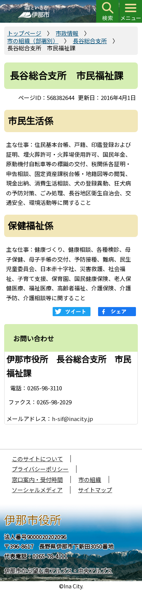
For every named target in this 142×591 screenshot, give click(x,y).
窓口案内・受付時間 (37, 479)
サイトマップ (95, 490)
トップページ (24, 33)
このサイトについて (37, 459)
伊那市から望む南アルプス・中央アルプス (58, 570)
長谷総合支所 (90, 41)
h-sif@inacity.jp (72, 419)
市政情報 (67, 33)
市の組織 (89, 479)
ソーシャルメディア (37, 490)
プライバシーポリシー (40, 469)
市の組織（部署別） (32, 41)
